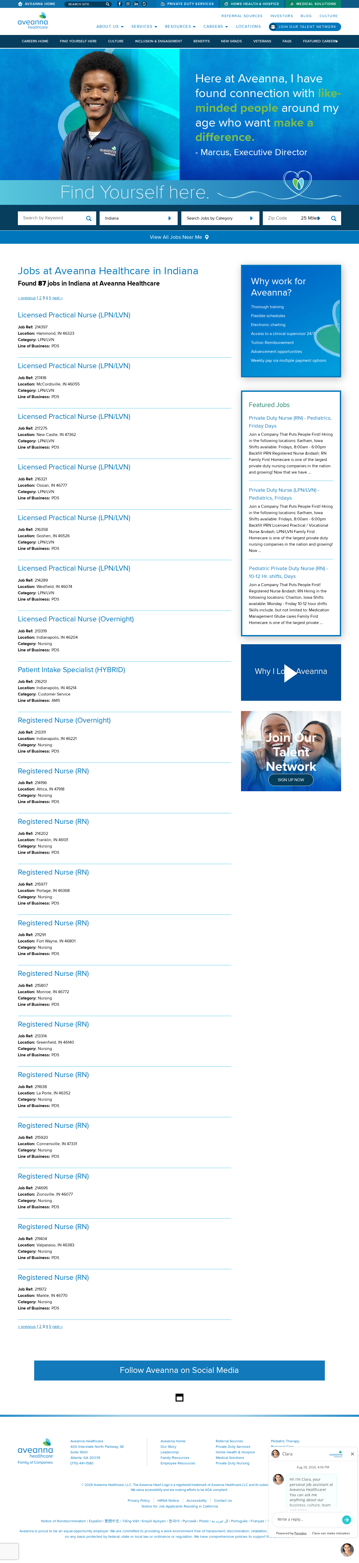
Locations (248, 26)
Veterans (262, 41)
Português (239, 1521)
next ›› (57, 298)
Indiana (112, 218)
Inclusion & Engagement (158, 41)
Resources (178, 26)
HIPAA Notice (168, 1500)
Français (257, 1521)
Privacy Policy (139, 1500)
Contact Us (223, 1500)
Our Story (168, 1446)
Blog (306, 16)
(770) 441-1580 (82, 1463)
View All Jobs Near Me (176, 237)
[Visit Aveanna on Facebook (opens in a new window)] (119, 4)
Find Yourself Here (78, 41)
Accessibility (197, 1500)
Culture (329, 16)
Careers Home (35, 41)
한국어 (174, 1521)
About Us (107, 26)
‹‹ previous (27, 298)
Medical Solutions (316, 4)
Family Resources (175, 1457)
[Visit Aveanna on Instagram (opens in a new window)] (128, 4)
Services (142, 26)
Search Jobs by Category (210, 218)
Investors (281, 16)
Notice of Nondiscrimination (63, 1521)
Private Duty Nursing (232, 1463)
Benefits (201, 41)
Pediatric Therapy (285, 1441)
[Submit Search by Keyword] (89, 218)
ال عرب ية (220, 1521)
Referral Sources (242, 16)
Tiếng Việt (130, 1521)
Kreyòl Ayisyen (154, 1521)
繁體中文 (112, 1521)
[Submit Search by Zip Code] (334, 218)
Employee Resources (178, 1463)
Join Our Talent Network (307, 26)
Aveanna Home (40, 4)
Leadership (170, 1452)
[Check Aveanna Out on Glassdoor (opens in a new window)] (144, 4)
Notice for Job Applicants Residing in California (180, 1506)
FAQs (287, 41)
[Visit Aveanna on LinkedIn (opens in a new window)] (136, 4)
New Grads (231, 41)
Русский (189, 1521)
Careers (213, 26)
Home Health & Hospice (255, 4)
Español (95, 1521)
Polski (204, 1521)
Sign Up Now (291, 780)
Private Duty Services (190, 4)
